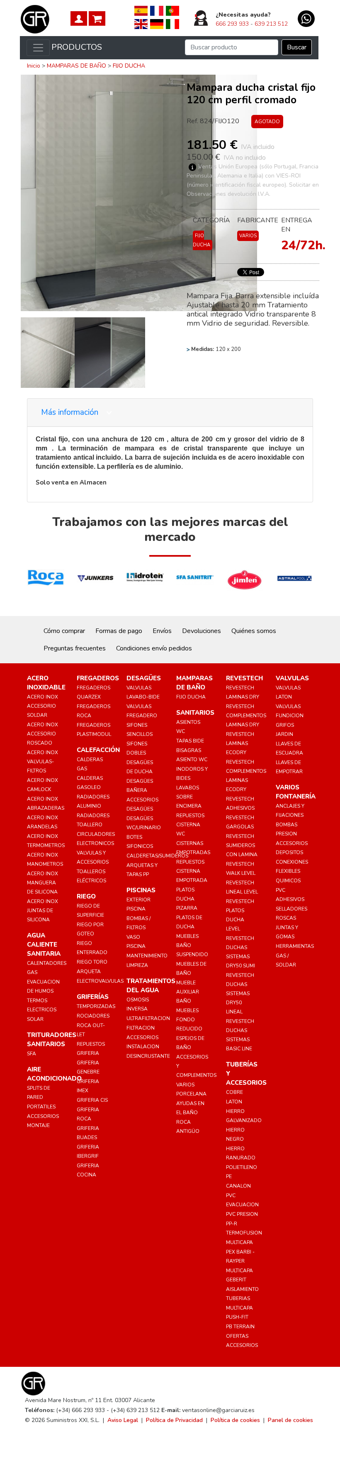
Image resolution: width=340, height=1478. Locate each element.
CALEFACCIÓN (98, 750)
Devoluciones (201, 631)
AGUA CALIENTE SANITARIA (44, 944)
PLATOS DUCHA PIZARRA (186, 898)
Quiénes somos (253, 631)
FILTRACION (140, 1028)
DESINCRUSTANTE (148, 1056)
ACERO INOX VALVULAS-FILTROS (42, 761)
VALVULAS (292, 678)
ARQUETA (89, 971)
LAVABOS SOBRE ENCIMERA (189, 796)
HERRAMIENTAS (295, 946)
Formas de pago (118, 631)
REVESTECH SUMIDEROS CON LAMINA (241, 845)
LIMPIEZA (137, 965)
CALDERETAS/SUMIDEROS (157, 855)
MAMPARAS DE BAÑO (76, 66)
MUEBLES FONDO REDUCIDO (189, 1019)
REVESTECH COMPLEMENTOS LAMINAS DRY (246, 715)
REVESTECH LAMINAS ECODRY (240, 743)
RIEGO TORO (92, 962)
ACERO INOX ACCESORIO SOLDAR (42, 706)
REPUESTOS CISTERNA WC (190, 824)
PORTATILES (41, 1106)
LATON (234, 1101)
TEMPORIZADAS (96, 1006)
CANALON (238, 1186)
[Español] (141, 10)
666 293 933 (232, 24)
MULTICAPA (239, 1242)
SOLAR (35, 1019)
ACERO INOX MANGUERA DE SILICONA (42, 882)
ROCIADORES (93, 1016)
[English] (141, 23)
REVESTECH (244, 678)
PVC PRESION (242, 1214)
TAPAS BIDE (190, 741)
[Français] (156, 10)
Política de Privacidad (174, 1420)
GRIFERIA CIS (92, 1100)
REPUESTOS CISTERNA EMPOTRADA (191, 871)
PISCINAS (140, 890)
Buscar (296, 47)
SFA (31, 1053)
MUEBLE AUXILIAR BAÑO (187, 991)
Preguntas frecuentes (75, 648)
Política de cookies (235, 1420)
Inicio (33, 66)
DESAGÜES (143, 678)
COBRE (234, 1092)
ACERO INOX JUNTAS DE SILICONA (42, 910)
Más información (70, 412)
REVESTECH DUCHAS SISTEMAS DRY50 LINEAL (240, 993)
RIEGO (86, 896)
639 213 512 (271, 24)
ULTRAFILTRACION (148, 1018)
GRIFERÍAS (93, 997)
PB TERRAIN (240, 1326)
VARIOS (248, 236)
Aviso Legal (122, 1420)
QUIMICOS (288, 880)
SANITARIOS (195, 713)
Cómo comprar (64, 631)
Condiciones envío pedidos (154, 648)
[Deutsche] (156, 23)
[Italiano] (172, 23)
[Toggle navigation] (38, 47)
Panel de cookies (290, 1420)
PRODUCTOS (76, 47)
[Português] (172, 10)
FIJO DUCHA (129, 66)
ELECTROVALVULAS (100, 981)
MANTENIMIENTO (147, 955)
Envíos (162, 631)
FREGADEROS (98, 678)
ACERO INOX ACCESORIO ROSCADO (42, 733)
